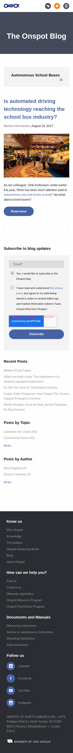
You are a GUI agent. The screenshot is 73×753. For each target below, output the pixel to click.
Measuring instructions (21, 625)
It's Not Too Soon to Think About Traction (30, 387)
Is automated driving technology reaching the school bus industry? (34, 109)
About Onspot (16, 561)
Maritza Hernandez (17, 126)
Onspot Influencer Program (24, 600)
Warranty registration (20, 593)
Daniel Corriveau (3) (17, 474)
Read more (19, 211)
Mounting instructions (21, 638)
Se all (8, 445)
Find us (11, 581)
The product (14, 542)
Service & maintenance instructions (30, 632)
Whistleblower (37, 726)
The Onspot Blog (36, 36)
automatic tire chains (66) (20, 431)
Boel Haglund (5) (15, 468)
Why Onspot (15, 530)
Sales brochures (17, 645)
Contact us (14, 587)
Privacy (20, 726)
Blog (10, 555)
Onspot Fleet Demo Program (26, 606)
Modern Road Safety (17, 370)
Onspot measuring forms (23, 549)
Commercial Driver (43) (19, 438)
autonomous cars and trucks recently (28, 194)
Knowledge (14, 536)
